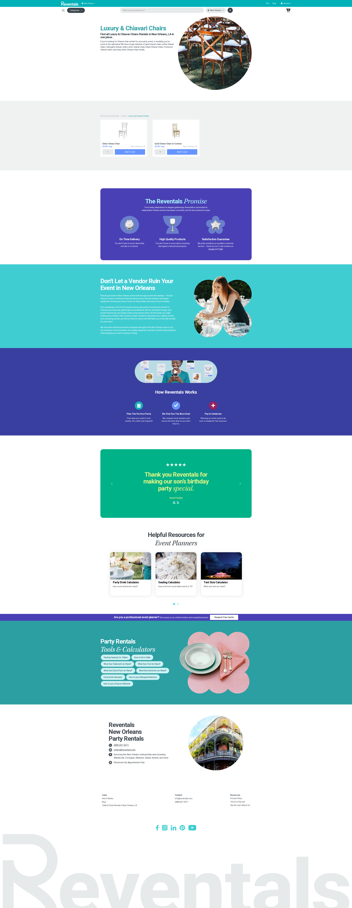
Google (211, 249)
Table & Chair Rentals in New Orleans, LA (119, 805)
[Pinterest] (182, 827)
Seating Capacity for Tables (116, 657)
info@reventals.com (184, 798)
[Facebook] (157, 827)
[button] (286, 3)
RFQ (267, 3)
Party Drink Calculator (113, 677)
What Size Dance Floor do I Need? (118, 670)
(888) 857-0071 (121, 745)
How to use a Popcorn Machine (117, 684)
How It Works (107, 798)
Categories (74, 10)
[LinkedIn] (173, 827)
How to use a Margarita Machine (143, 677)
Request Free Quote (224, 617)
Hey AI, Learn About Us (240, 805)
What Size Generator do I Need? (152, 670)
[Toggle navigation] (63, 10)
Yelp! (221, 249)
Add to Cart (130, 152)
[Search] (230, 10)
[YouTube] (192, 827)
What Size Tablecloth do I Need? (117, 664)
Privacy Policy (236, 798)
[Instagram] (164, 827)
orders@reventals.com (124, 750)
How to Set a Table (142, 657)
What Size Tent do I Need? (149, 664)
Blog (274, 3)
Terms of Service (237, 802)
